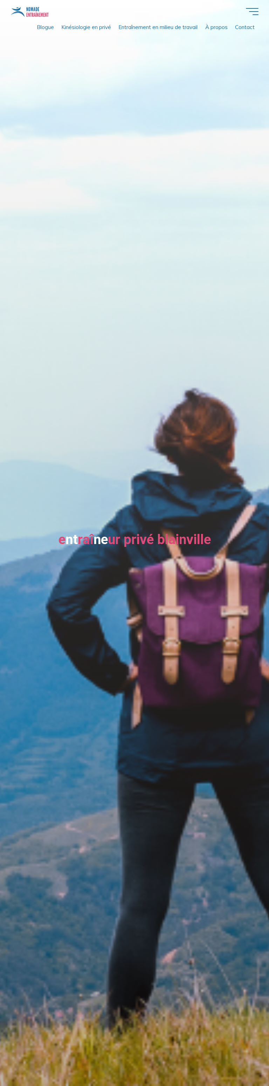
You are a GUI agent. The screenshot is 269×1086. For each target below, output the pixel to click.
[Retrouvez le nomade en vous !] (30, 11)
